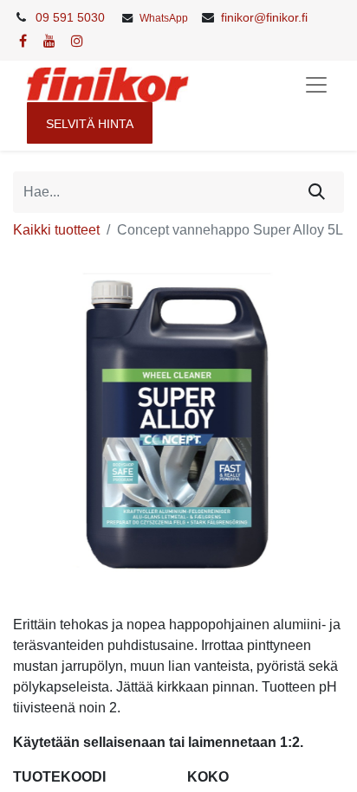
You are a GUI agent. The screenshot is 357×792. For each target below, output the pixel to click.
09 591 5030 (70, 17)
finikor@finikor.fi (264, 17)
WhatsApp (164, 18)
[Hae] (316, 192)
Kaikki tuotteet (56, 229)
